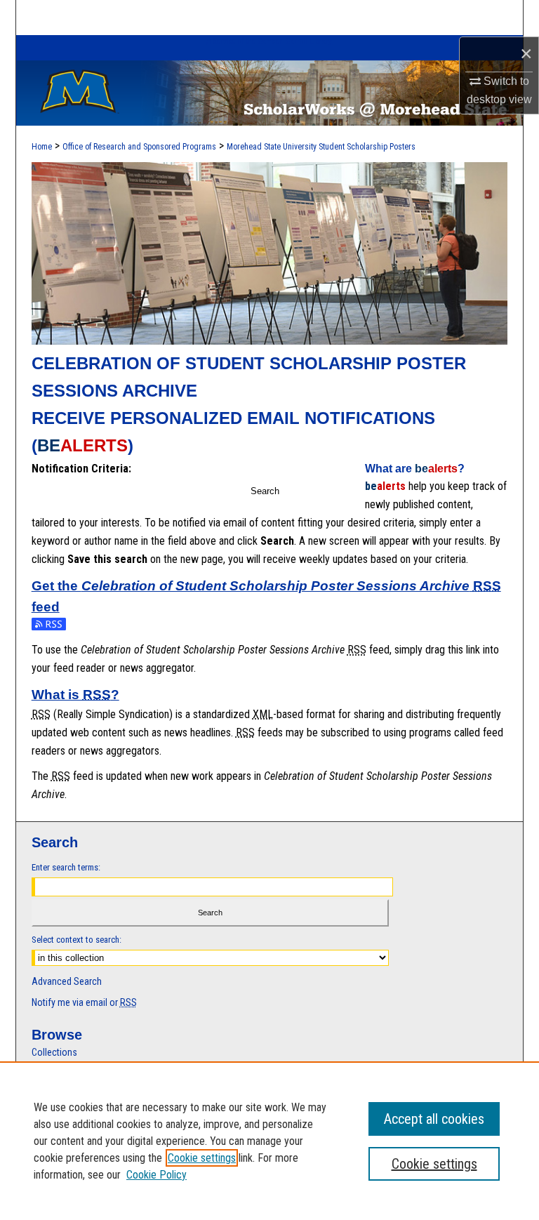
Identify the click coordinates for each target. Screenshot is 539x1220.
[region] (269, 1140)
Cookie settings (202, 1158)
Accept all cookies (434, 1118)
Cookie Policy (156, 1174)
